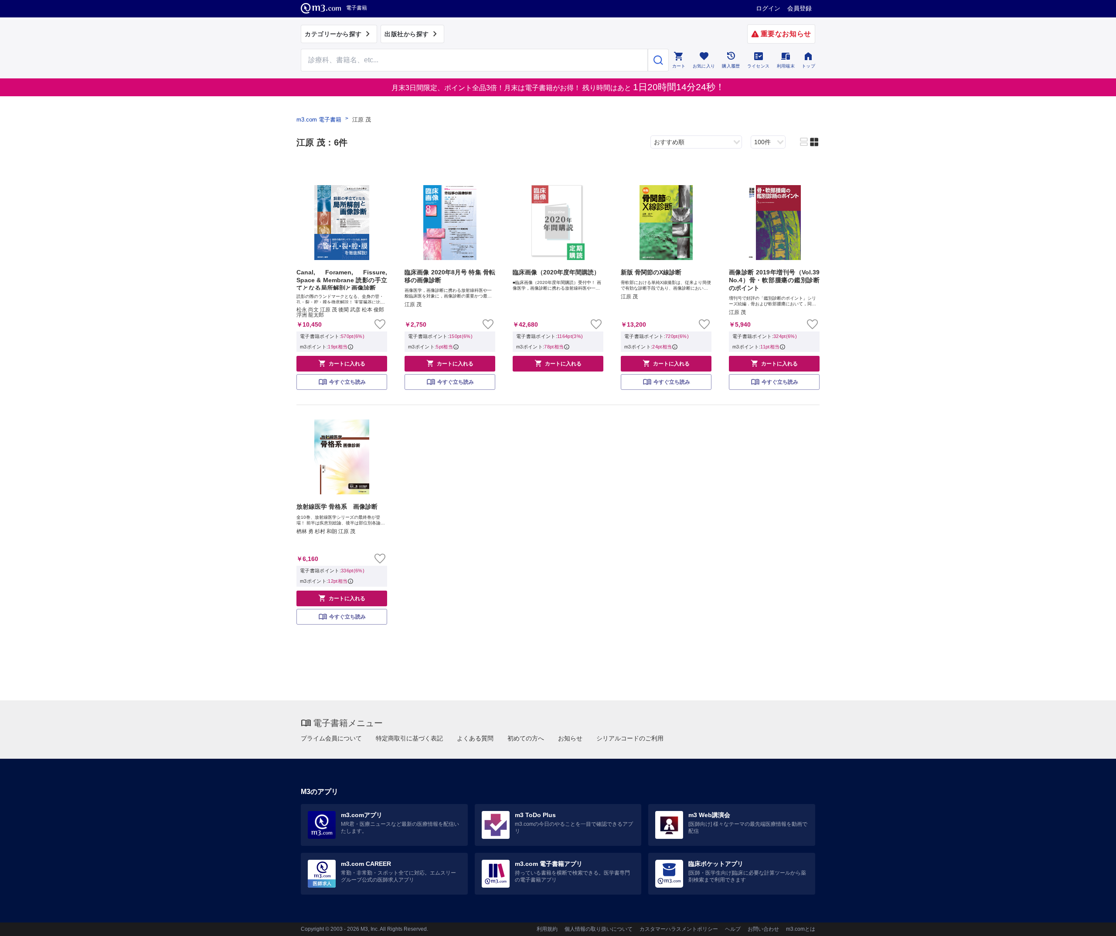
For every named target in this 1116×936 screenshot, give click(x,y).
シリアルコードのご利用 (629, 738)
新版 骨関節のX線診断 (651, 272)
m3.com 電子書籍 (318, 119)
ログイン (768, 8)
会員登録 (799, 8)
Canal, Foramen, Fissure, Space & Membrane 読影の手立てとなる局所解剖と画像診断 (341, 279)
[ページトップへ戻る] (1091, 922)
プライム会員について (331, 738)
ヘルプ (733, 929)
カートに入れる (341, 363)
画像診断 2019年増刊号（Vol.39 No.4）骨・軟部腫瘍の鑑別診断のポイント (774, 280)
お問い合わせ (763, 929)
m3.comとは (800, 929)
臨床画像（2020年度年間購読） (556, 272)
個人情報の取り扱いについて (599, 929)
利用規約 (547, 929)
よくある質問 (475, 738)
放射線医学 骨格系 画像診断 (337, 506)
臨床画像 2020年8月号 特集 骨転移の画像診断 (450, 276)
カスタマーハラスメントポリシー (679, 929)
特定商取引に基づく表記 (409, 738)
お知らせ (570, 738)
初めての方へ (525, 738)
